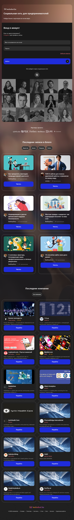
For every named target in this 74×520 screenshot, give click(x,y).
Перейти (19, 328)
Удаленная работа (61, 511)
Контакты (36, 511)
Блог (46, 511)
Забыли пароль (65, 53)
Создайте (6, 35)
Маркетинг (25, 148)
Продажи (41, 148)
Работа (49, 148)
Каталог (52, 511)
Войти (7, 61)
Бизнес (34, 148)
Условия (22, 511)
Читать (18, 184)
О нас (42, 511)
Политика (29, 511)
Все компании (37, 294)
